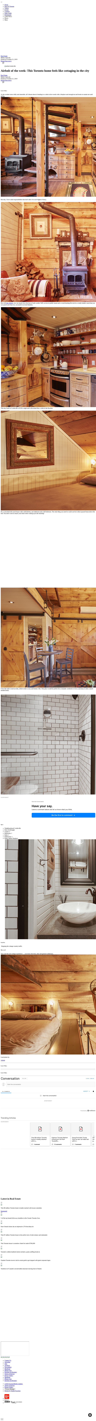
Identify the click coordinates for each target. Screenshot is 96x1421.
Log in (87, 1078)
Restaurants (7, 15)
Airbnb (3, 1060)
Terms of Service (9, 1374)
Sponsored (4, 1211)
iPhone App (8, 1370)
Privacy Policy (8, 1375)
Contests (7, 11)
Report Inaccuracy (6, 61)
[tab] (6, 1091)
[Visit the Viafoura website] (91, 1110)
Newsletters (7, 1367)
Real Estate (4, 56)
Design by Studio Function (12, 1391)
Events (6, 10)
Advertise (7, 1362)
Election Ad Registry (10, 1372)
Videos (6, 8)
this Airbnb (9, 303)
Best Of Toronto (9, 6)
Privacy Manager (9, 1389)
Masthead (7, 1369)
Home (6, 5)
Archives (7, 1365)
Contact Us (7, 1360)
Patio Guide (8, 13)
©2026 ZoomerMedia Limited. (13, 1384)
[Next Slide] (94, 1136)
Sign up (92, 1078)
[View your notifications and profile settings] (93, 1091)
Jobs (5, 1364)
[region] (48, 1095)
